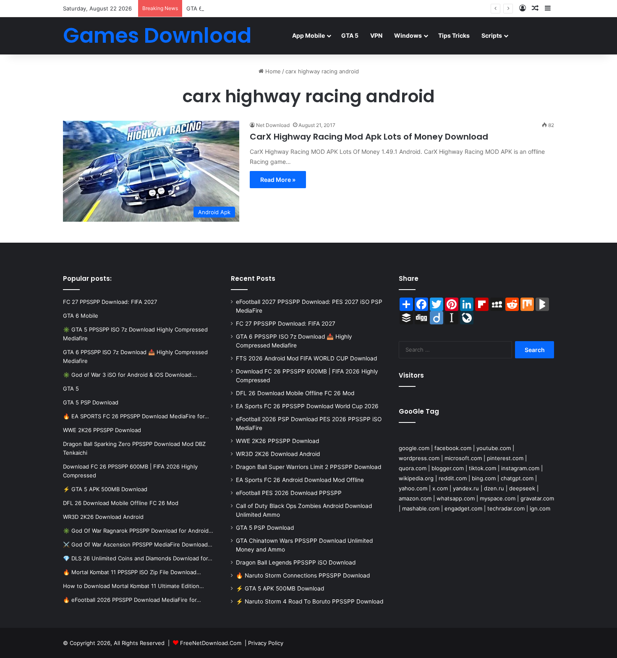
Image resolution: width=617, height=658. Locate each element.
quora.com (412, 468)
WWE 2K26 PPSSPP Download (277, 441)
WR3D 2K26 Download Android (278, 454)
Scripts (491, 35)
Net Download (273, 125)
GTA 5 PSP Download (265, 527)
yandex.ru (466, 488)
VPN (376, 35)
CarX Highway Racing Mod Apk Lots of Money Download (369, 136)
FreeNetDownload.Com (210, 643)
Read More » (277, 179)
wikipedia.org (416, 478)
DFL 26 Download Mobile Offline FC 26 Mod (295, 393)
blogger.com (447, 468)
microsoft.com (463, 458)
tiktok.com (482, 468)
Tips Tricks (454, 35)
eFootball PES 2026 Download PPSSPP (289, 493)
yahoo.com (413, 488)
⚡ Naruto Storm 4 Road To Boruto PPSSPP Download (309, 601)
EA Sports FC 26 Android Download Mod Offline (300, 480)
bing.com (484, 478)
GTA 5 (349, 35)
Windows (408, 35)
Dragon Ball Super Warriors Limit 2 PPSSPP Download (308, 467)
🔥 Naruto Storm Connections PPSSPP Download (303, 575)
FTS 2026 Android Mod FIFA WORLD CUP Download (306, 358)
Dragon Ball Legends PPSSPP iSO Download (296, 562)
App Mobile (308, 35)
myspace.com (497, 498)
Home (272, 71)
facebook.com (452, 448)
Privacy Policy (265, 643)
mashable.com (420, 508)
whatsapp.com (456, 498)
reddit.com (453, 478)
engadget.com (463, 508)
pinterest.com (505, 458)
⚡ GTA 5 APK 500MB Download (280, 588)
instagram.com (520, 468)
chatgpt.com (517, 478)
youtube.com (493, 448)
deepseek (522, 488)
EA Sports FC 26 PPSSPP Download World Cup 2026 (307, 406)
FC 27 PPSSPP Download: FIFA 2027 (285, 323)
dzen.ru (494, 488)
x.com (440, 488)
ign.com (540, 508)
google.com (414, 448)
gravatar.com (537, 498)
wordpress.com (419, 458)
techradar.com (506, 508)
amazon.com (415, 498)
